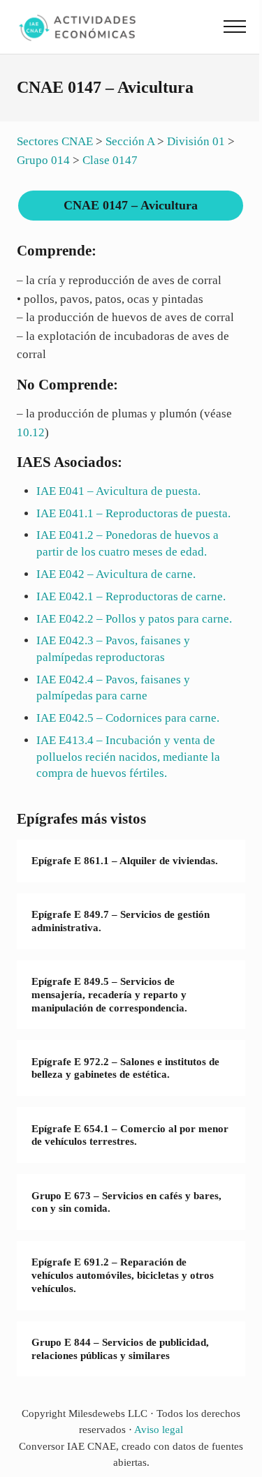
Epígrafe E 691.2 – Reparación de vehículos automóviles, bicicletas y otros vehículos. (122, 1274)
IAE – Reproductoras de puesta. (133, 513)
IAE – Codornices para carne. (127, 718)
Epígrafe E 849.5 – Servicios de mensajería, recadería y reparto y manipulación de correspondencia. (109, 994)
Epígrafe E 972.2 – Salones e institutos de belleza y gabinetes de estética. (125, 1068)
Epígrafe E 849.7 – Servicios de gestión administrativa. (120, 921)
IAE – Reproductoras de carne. (131, 596)
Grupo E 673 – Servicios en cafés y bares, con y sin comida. (126, 1202)
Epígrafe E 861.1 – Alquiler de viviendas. (124, 860)
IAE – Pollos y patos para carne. (134, 618)
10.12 (31, 432)
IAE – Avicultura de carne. (116, 574)
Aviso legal (158, 1429)
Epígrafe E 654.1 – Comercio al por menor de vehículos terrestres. (129, 1135)
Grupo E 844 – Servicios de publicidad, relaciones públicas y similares (120, 1349)
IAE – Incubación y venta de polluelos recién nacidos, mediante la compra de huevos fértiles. (128, 757)
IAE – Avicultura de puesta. (118, 491)
